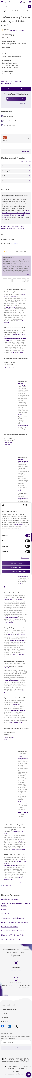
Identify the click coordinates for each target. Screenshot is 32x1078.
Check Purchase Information (16, 99)
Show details (25, 558)
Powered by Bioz (6, 885)
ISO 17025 (21, 1069)
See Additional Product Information (12, 82)
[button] (29, 6)
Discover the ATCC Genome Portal (12, 935)
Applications (6, 11)
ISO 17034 (16, 1071)
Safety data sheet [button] (9, 125)
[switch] (27, 540)
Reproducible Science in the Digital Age (14, 922)
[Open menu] (2, 2)
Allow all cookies (16, 563)
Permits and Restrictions (9, 927)
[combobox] (14, 6)
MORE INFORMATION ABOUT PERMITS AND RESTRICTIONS (12, 227)
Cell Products (16, 11)
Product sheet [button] (8, 116)
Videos (3, 910)
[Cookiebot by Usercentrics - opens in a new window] (23, 505)
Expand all (26, 161)
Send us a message (16, 970)
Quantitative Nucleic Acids (10, 899)
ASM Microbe (5, 914)
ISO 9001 (25, 1066)
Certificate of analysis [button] (10, 121)
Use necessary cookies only (16, 571)
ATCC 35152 (14, 243)
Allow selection (16, 567)
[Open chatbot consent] (28, 1074)
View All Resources (10, 939)
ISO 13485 (11, 1069)
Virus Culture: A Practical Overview (12, 918)
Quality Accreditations (11, 1066)
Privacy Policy (19, 524)
